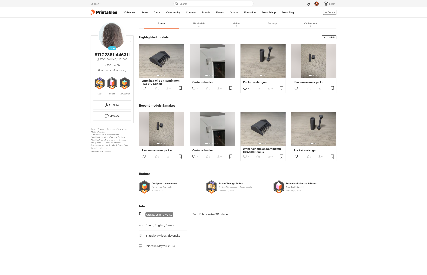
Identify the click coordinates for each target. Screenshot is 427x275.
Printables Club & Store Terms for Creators (108, 140)
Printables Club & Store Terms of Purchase (108, 137)
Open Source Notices (99, 145)
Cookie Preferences (113, 142)
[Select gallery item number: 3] (164, 75)
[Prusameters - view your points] (316, 4)
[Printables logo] (104, 12)
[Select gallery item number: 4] (215, 75)
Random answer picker (309, 82)
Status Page (123, 145)
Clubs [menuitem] (157, 12)
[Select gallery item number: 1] (158, 75)
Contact (94, 148)
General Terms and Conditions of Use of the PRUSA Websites (109, 130)
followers (104, 70)
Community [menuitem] (173, 12)
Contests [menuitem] (191, 12)
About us (103, 148)
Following (119, 70)
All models (329, 37)
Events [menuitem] (220, 12)
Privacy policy (96, 142)
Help (113, 145)
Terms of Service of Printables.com (105, 134)
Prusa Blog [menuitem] (288, 12)
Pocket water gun (255, 82)
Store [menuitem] (144, 12)
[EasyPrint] (308, 4)
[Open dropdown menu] (130, 38)
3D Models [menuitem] (129, 12)
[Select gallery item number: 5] (217, 75)
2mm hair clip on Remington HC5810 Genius (160, 82)
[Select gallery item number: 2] (161, 75)
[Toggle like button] (144, 88)
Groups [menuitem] (234, 12)
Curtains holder (202, 82)
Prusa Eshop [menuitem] (269, 12)
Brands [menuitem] (206, 12)
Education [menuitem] (250, 12)
